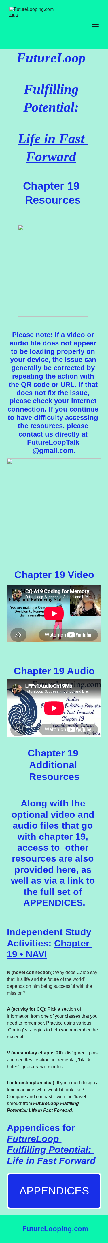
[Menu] (95, 24)
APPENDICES (54, 1191)
